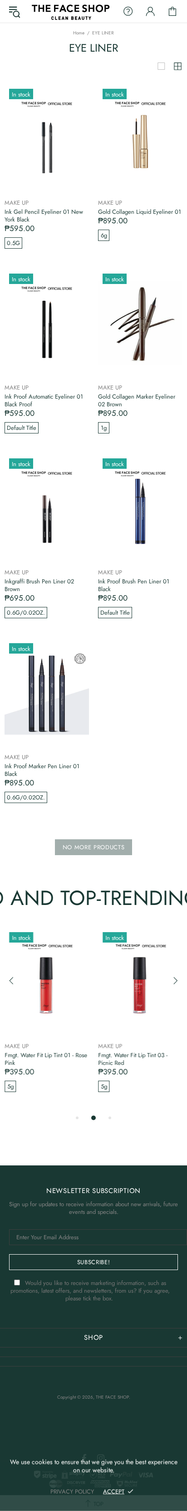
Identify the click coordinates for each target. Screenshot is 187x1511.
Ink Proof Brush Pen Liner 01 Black (133, 585)
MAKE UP (17, 203)
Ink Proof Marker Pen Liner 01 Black (42, 770)
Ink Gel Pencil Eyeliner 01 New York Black (44, 215)
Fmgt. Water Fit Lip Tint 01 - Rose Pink (46, 1059)
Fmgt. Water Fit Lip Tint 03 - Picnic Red (132, 1059)
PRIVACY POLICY (72, 1491)
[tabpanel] (47, 1020)
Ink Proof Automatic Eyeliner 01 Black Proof (44, 400)
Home (78, 33)
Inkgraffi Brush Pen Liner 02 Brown (39, 585)
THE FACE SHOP (70, 11)
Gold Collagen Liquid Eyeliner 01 (139, 212)
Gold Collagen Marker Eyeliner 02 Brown (136, 400)
